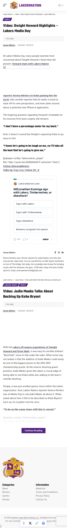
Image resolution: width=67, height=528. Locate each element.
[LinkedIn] (62, 253)
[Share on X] (30, 523)
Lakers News (11, 285)
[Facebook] (55, 253)
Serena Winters (9, 45)
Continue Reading (33, 430)
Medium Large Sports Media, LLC (25, 518)
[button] (5, 5)
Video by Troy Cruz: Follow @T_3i (21, 170)
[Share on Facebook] (23, 523)
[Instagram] (59, 253)
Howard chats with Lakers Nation (30, 63)
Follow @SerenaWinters (16, 166)
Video (7, 19)
